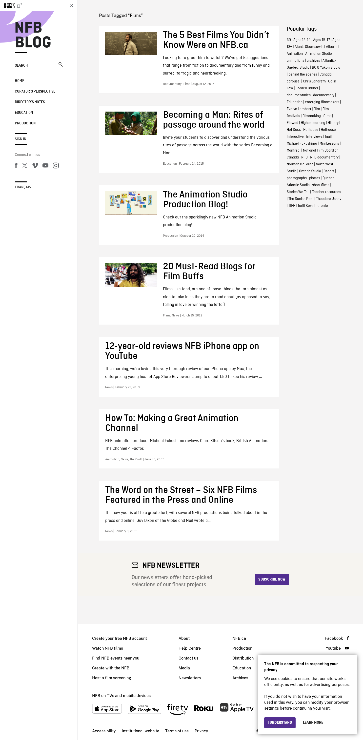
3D (289, 40)
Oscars (328, 171)
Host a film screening (111, 678)
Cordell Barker (307, 88)
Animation (295, 53)
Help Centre (190, 648)
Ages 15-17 (321, 40)
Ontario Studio (310, 171)
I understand (280, 723)
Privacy (201, 731)
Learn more (313, 723)
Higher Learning (313, 122)
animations (295, 60)
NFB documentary (324, 157)
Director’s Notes (30, 102)
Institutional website (140, 731)
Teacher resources (326, 192)
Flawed (292, 122)
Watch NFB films (107, 648)
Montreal (294, 150)
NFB (304, 157)
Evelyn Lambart (299, 109)
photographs (297, 178)
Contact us (188, 658)
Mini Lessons (329, 143)
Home (19, 81)
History (333, 122)
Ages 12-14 (302, 40)
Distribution (243, 658)
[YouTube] (45, 166)
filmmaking (311, 116)
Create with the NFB (110, 668)
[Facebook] (16, 166)
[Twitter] (25, 166)
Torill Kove (306, 205)
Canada (326, 74)
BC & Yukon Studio (326, 67)
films (327, 116)
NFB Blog (33, 35)
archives (313, 60)
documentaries (299, 95)
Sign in (20, 139)
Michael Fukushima (302, 143)
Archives (240, 678)
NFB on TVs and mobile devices (121, 695)
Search (21, 66)
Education (24, 113)
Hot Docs (294, 129)
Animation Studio (318, 53)
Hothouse (310, 129)
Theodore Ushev (328, 198)
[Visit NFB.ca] (32, 5)
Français (23, 187)
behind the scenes (302, 74)
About (184, 638)
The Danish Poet (301, 198)
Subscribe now (271, 580)
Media (184, 668)
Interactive (295, 136)
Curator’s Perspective (35, 92)
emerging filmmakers (322, 102)
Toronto (322, 205)
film (317, 109)
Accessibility (104, 731)
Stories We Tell (298, 192)
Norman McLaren (300, 164)
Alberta (332, 46)
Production (25, 123)
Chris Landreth (314, 81)
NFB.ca (239, 638)
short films (320, 185)
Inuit (328, 136)
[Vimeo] (35, 166)
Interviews (314, 136)
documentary (323, 95)
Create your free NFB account (119, 638)
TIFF (291, 205)
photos (314, 178)
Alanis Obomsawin (309, 46)
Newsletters (190, 678)
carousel (294, 81)
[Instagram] (56, 166)
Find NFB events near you (115, 658)
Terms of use (177, 731)
